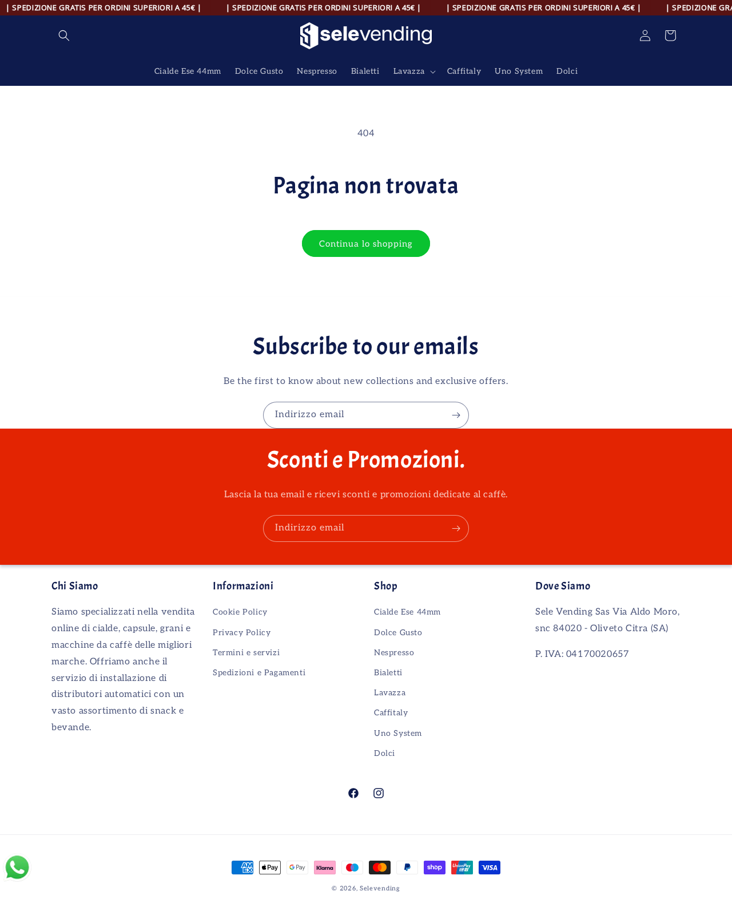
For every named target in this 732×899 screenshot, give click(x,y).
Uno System (398, 733)
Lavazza (389, 693)
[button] (64, 35)
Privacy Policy (241, 632)
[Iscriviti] (455, 415)
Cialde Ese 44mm (407, 612)
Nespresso (394, 653)
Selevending (380, 888)
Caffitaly (391, 713)
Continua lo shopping (366, 244)
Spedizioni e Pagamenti (259, 673)
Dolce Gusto (398, 632)
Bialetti (388, 673)
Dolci (384, 753)
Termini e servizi (246, 653)
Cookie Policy (240, 612)
